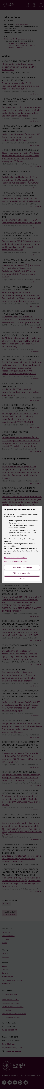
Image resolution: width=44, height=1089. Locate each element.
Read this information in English (16, 561)
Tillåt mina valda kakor (22, 573)
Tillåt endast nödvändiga (22, 567)
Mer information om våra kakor (15, 558)
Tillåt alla (22, 579)
